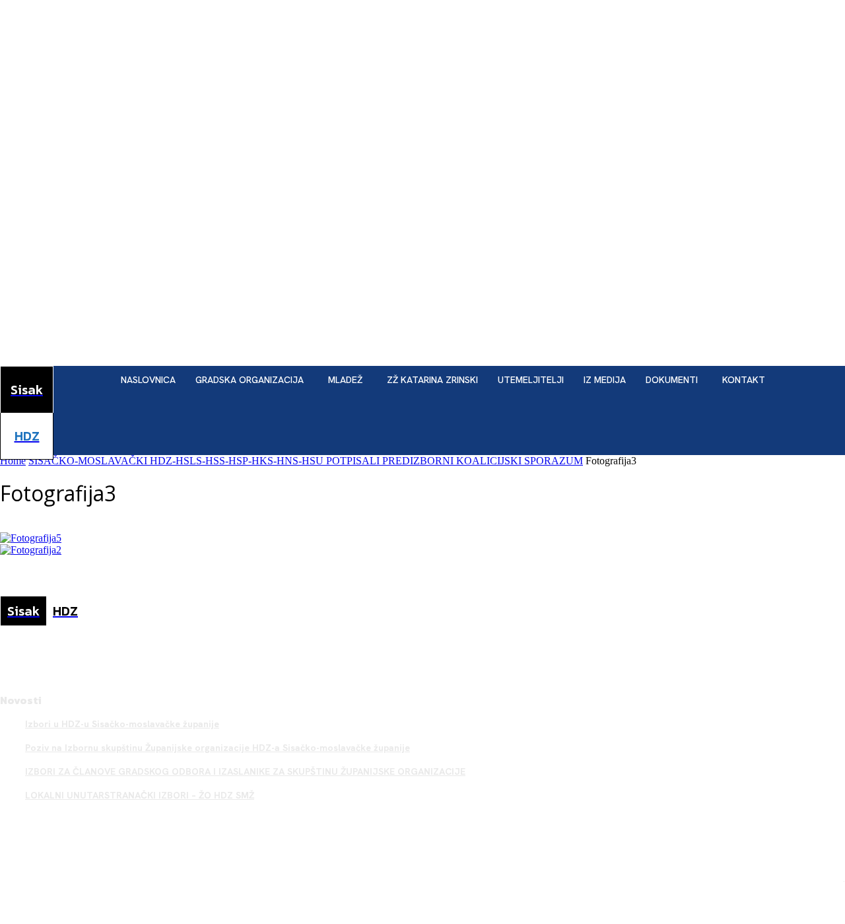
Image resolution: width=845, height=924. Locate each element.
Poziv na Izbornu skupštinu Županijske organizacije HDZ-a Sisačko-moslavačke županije (217, 748)
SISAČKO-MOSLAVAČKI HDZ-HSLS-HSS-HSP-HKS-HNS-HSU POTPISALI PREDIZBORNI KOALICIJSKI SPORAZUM (305, 460)
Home (13, 460)
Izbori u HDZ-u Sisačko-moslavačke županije (122, 724)
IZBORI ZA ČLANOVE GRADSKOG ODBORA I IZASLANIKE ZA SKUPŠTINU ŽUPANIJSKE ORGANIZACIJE (245, 771)
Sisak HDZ (821, 878)
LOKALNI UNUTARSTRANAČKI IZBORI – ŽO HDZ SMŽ (139, 795)
